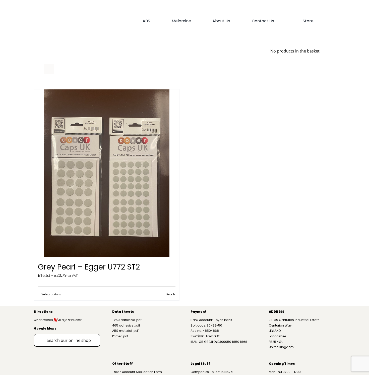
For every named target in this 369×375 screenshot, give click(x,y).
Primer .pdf (120, 336)
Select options (51, 294)
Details (170, 294)
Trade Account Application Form (137, 372)
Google (40, 328)
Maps (51, 328)
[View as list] (49, 69)
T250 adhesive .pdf (127, 320)
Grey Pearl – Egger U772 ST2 (89, 266)
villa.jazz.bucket (68, 320)
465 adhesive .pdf (126, 325)
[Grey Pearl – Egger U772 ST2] (106, 173)
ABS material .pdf (125, 331)
